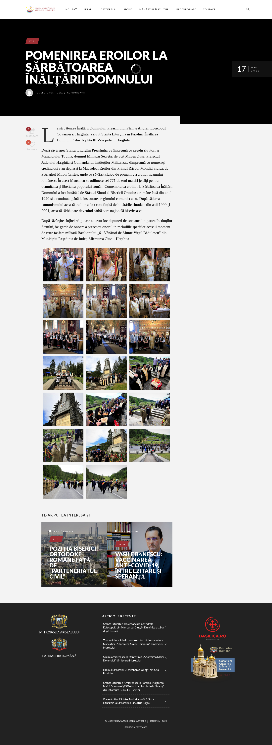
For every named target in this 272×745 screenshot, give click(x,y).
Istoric (128, 9)
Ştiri (32, 41)
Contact (209, 9)
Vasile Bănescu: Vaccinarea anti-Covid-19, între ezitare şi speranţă (138, 565)
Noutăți (72, 9)
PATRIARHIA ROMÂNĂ (59, 655)
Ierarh (89, 9)
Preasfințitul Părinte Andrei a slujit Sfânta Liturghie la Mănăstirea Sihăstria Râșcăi (128, 700)
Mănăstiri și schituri (154, 9)
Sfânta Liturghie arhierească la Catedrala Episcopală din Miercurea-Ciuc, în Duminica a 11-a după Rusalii (133, 627)
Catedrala (108, 9)
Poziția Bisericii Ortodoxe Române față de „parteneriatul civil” (73, 562)
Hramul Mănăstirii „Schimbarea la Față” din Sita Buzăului (131, 671)
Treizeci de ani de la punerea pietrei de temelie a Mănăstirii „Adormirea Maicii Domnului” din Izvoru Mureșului (133, 644)
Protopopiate (186, 9)
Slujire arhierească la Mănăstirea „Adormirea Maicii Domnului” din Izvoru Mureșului (133, 658)
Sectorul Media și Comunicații (63, 92)
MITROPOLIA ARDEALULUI (59, 632)
